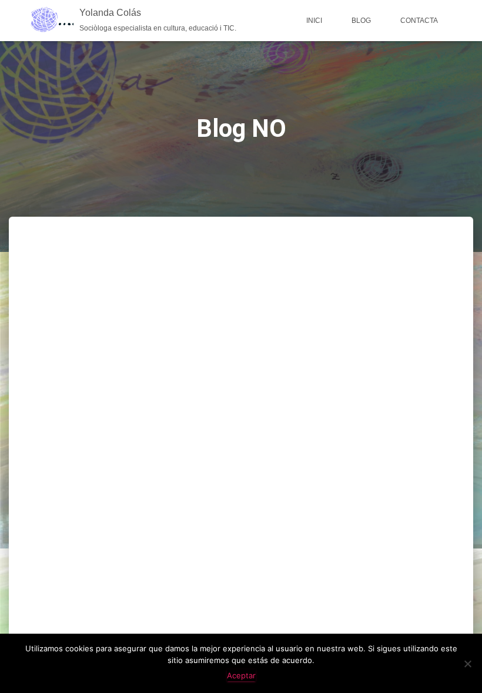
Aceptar (241, 675)
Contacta (419, 20)
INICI (314, 20)
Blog (361, 20)
